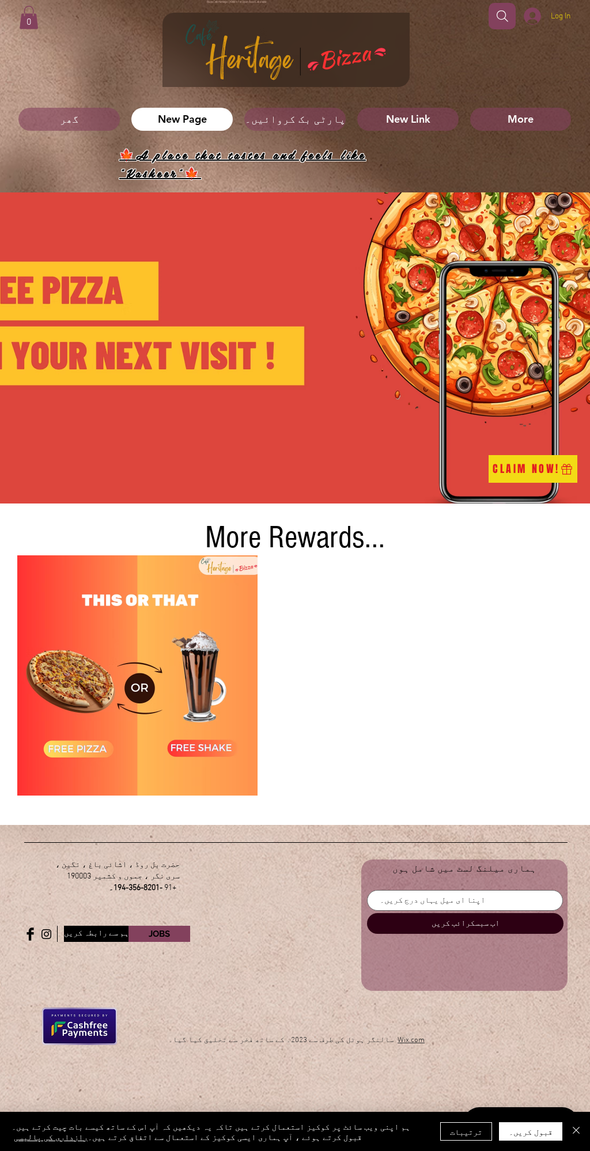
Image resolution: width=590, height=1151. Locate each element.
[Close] (576, 1131)
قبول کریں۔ (531, 1131)
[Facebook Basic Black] (30, 934)
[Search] (502, 16)
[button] (29, 17)
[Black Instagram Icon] (46, 934)
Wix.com (411, 1040)
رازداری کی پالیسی (51, 1136)
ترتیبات (466, 1131)
